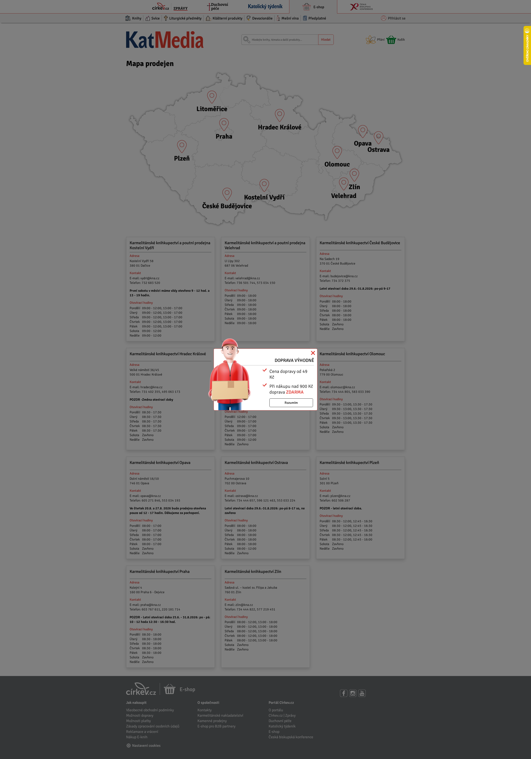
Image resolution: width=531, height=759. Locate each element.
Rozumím (291, 403)
